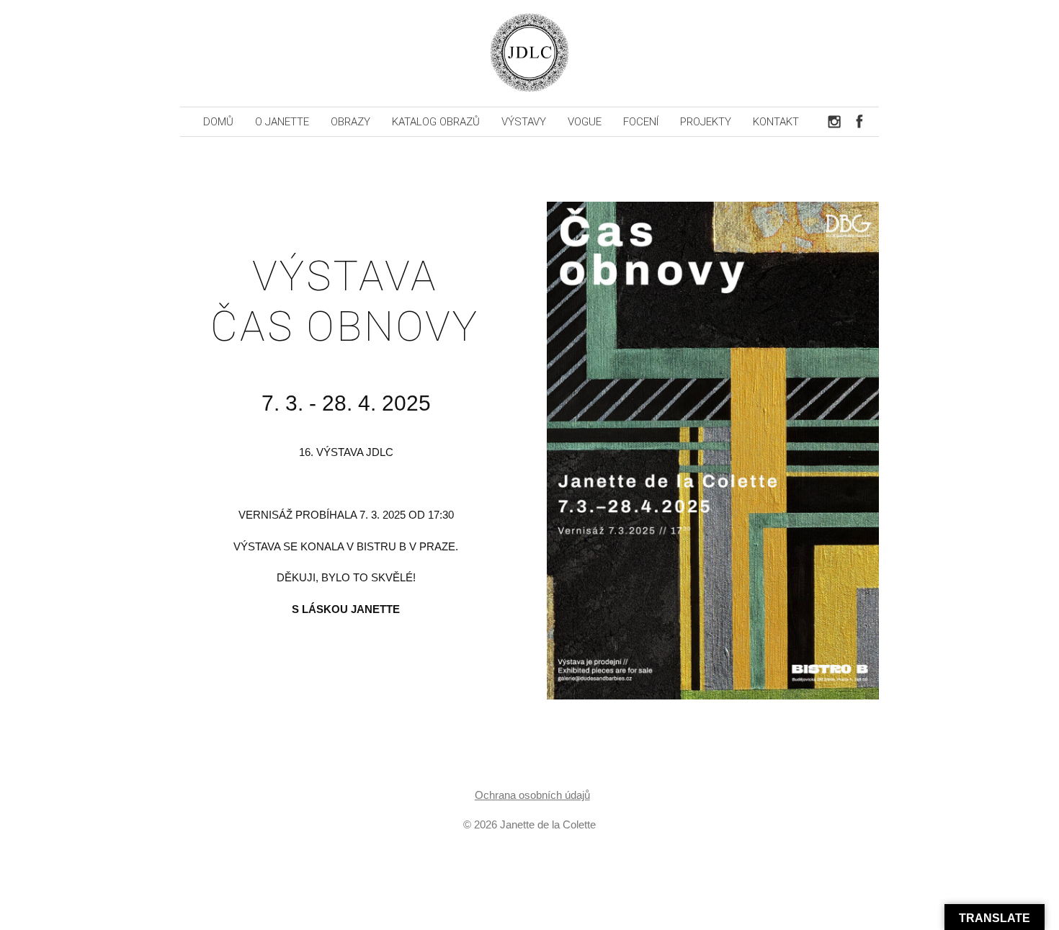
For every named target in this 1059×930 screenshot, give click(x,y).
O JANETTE (282, 121)
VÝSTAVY (523, 121)
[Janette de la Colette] (529, 53)
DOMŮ (218, 121)
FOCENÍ (640, 121)
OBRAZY (350, 121)
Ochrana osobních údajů (532, 795)
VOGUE (585, 121)
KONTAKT (776, 121)
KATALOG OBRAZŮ (436, 121)
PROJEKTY (705, 121)
